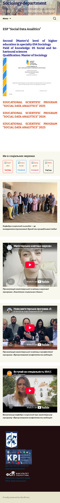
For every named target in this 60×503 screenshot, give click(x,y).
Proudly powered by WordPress (16, 497)
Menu (5, 18)
